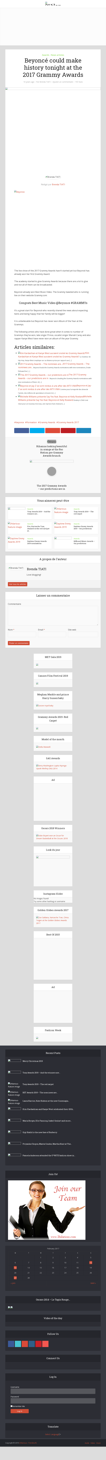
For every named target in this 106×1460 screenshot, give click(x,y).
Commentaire (14, 604)
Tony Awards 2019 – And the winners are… (38, 512)
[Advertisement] (53, 26)
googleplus (25, 1344)
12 (91, 1262)
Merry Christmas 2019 (33, 1061)
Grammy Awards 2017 (68, 422)
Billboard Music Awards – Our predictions (84, 542)
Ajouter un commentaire (63, 82)
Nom (11, 629)
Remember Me (18, 1406)
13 (15, 1267)
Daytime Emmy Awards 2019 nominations (37, 542)
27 (15, 1278)
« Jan (13, 1283)
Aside (87, 1443)
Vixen (98, 1443)
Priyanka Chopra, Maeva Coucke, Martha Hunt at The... (47, 1144)
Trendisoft (32, 1443)
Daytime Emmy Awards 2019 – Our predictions (83, 527)
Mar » (93, 1283)
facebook (11, 1344)
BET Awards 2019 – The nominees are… (40, 1092)
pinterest (38, 1344)
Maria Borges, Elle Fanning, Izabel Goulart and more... (47, 1121)
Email (41, 629)
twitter (18, 1344)
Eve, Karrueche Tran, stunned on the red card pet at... (38, 528)
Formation (32, 422)
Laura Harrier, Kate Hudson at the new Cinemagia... (46, 1101)
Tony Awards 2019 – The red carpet (84, 512)
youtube (45, 1344)
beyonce (20, 422)
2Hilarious (23, 1443)
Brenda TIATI (45, 82)
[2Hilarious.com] (53, 3)
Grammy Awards (47, 422)
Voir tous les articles (17, 584)
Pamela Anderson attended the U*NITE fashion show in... (49, 1155)
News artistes (57, 55)
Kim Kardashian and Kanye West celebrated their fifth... (48, 1109)
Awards (45, 55)
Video (92, 1443)
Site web (72, 629)
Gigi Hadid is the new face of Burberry (40, 1132)
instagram (32, 1344)
